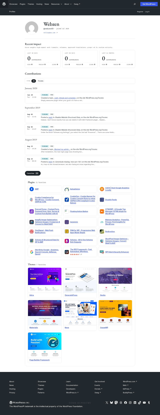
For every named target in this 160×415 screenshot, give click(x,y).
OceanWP (104, 328)
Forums (40, 81)
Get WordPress (149, 4)
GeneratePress (71, 295)
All (34, 81)
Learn (68, 381)
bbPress (127, 389)
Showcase (42, 381)
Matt (125, 385)
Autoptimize (75, 189)
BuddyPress (128, 393)
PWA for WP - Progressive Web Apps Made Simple (82, 231)
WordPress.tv (72, 393)
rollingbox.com (49, 32)
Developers (70, 389)
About (11, 381)
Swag (98, 393)
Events (97, 385)
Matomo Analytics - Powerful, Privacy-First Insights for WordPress (117, 222)
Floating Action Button (79, 211)
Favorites (32, 173)
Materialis (34, 328)
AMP (37, 189)
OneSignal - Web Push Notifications (44, 231)
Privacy (12, 393)
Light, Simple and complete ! (65, 98)
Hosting (12, 389)
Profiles (12, 12)
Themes (41, 385)
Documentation (72, 385)
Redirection (110, 231)
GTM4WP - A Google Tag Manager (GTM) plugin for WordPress (116, 211)
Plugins (40, 389)
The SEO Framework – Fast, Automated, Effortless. (81, 250)
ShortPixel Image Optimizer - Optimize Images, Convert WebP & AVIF (117, 241)
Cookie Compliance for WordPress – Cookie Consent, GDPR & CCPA (47, 199)
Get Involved (100, 381)
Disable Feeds (111, 200)
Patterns (41, 393)
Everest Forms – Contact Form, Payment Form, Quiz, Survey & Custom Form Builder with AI (47, 211)
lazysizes (74, 222)
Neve (67, 328)
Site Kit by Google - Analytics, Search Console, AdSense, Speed (47, 252)
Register (140, 12)
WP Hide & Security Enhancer (117, 252)
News (11, 385)
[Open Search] (134, 4)
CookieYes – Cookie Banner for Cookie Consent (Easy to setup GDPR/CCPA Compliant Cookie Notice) (82, 199)
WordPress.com (130, 381)
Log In (147, 12)
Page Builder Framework (40, 360)
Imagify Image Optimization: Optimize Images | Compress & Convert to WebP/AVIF (47, 222)
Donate (98, 389)
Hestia (102, 295)
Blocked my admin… (62, 149)
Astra (32, 295)
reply (50, 117)
